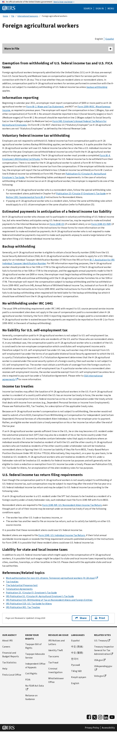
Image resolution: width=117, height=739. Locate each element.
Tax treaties (12, 581)
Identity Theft (55, 650)
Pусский (75, 665)
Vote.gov (98, 676)
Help (4, 668)
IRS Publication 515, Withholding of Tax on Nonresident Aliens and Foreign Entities (49, 600)
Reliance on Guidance (31, 697)
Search (88, 8)
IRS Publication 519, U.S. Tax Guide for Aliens (29, 603)
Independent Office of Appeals (35, 665)
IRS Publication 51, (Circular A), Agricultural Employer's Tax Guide (40, 596)
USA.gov (98, 660)
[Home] (8, 7)
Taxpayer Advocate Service (35, 655)
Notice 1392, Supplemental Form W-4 (25, 197)
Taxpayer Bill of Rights (33, 646)
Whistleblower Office (56, 680)
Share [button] (83, 618)
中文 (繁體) (77, 652)
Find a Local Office (11, 674)
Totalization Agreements (19, 589)
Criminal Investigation (55, 670)
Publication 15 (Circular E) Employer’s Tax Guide (81, 193)
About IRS (7, 640)
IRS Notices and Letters (56, 642)
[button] (100, 8)
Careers (6, 646)
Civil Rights (31, 673)
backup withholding (97, 87)
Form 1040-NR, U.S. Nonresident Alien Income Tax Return (72, 505)
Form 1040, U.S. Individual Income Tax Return (61, 535)
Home (5, 16)
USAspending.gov (103, 666)
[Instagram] (100, 716)
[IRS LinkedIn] (106, 716)
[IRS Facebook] (89, 716)
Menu (111, 8)
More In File (11, 48)
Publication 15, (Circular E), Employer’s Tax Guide (31, 592)
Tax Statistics (9, 662)
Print (102, 618)
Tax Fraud (53, 662)
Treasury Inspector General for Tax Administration (104, 650)
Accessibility (108, 727)
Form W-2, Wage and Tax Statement (45, 106)
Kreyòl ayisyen (78, 677)
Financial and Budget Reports (10, 654)
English (99, 38)
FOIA (27, 679)
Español (109, 38)
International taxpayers (28, 16)
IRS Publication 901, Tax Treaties (23, 607)
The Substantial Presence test (22, 585)
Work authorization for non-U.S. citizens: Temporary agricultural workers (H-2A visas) (50, 578)
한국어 (74, 658)
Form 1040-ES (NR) (101, 224)
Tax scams (53, 656)
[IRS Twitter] (94, 716)
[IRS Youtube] (112, 716)
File (12, 16)
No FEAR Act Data (34, 685)
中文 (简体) (77, 646)
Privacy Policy (92, 727)
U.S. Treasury (100, 640)
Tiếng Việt (76, 671)
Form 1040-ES (57, 224)
